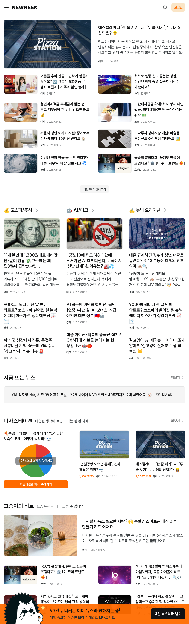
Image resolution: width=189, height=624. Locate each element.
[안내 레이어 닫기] (183, 599)
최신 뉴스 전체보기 (94, 189)
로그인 (178, 7)
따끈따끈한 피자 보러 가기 (36, 484)
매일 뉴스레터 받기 (168, 614)
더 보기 (175, 378)
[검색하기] (165, 7)
